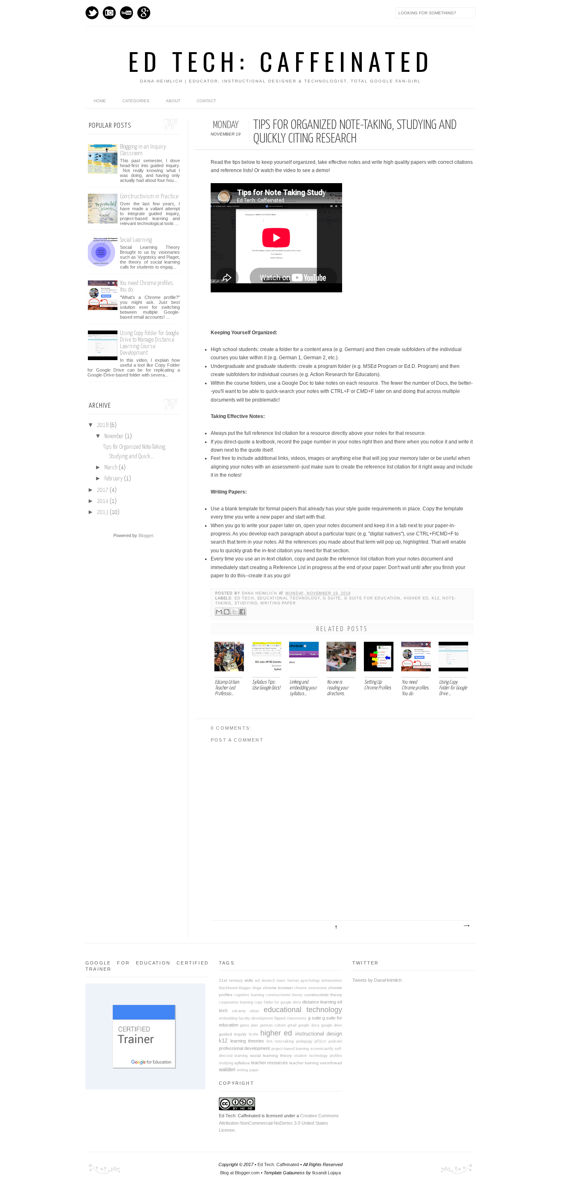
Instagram (109, 12)
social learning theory (271, 1055)
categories (135, 101)
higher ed (416, 598)
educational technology (289, 598)
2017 (102, 490)
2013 (102, 512)
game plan (249, 1025)
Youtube (126, 12)
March (110, 468)
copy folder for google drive (277, 1002)
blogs (257, 988)
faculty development (256, 1018)
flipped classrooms (290, 1018)
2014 (102, 501)
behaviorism (332, 980)
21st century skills (236, 980)
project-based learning (290, 1049)
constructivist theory (323, 994)
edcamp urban (246, 1011)
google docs (308, 1025)
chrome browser (278, 987)
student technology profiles (318, 1056)
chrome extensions (310, 988)
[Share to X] (234, 612)
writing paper (278, 603)
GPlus (143, 12)
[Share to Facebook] (242, 612)
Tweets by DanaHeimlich (377, 980)
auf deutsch (265, 980)
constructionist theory (284, 995)
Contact (206, 101)
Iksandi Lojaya (326, 1172)
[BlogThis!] (227, 612)
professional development (244, 1048)
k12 (435, 598)
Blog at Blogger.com (240, 1172)
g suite (332, 598)
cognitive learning (249, 995)
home (100, 101)
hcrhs (253, 1034)
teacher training (304, 1063)
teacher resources (269, 1062)
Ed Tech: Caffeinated (280, 60)
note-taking (284, 1041)
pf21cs (320, 1041)
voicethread (331, 1063)
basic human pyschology (298, 980)
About (173, 101)
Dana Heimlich (260, 593)
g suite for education (372, 598)
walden (227, 1069)
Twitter (92, 12)
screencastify (321, 1049)
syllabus (242, 1063)
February (113, 479)
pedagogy (304, 1041)
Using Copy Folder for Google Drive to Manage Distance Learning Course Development (149, 343)
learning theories (247, 1040)
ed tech (244, 598)
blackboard (228, 988)
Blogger (145, 535)
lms (270, 1041)
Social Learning (136, 240)
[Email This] (219, 612)
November (114, 436)
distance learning (319, 1001)
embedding (228, 1018)
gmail (292, 1025)
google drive (331, 1025)
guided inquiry (232, 1034)
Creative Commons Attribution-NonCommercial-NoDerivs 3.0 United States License (279, 1122)
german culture (273, 1025)
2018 (102, 425)
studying (246, 603)
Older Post (466, 926)
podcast (335, 1041)
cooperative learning (236, 1002)
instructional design (318, 1034)
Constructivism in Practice (149, 196)
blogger (245, 988)
